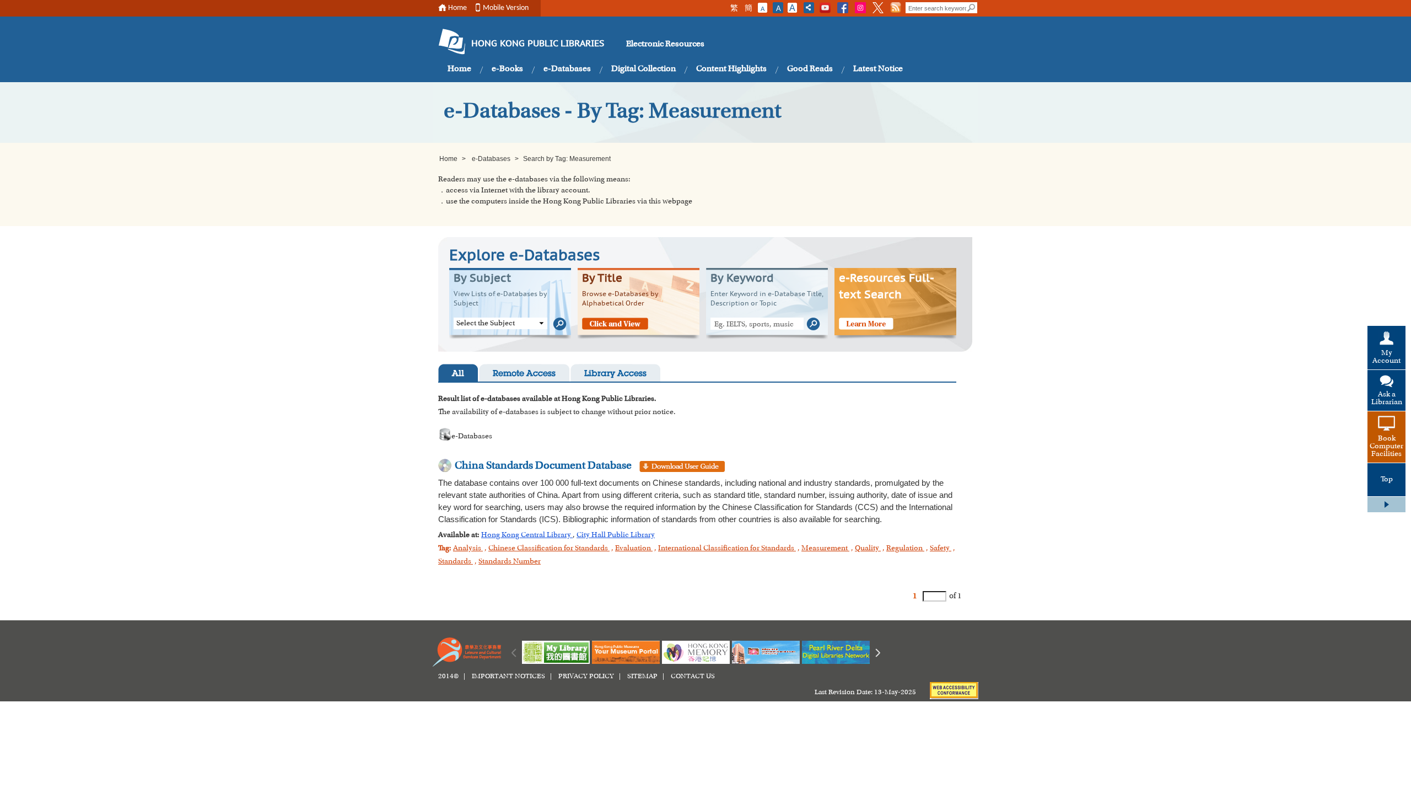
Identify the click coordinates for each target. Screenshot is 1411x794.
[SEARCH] (971, 7)
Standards (455, 562)
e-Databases (567, 69)
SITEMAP (642, 676)
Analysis (468, 548)
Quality (868, 548)
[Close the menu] (1386, 504)
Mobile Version (506, 8)
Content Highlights (731, 69)
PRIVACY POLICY (586, 676)
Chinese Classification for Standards (549, 548)
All (458, 374)
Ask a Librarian (1386, 398)
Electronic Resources (665, 44)
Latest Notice (878, 69)
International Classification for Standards (727, 548)
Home (457, 8)
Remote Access (524, 374)
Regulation (905, 548)
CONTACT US (693, 676)
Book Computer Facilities (1386, 446)
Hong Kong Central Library (527, 535)
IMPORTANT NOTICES (508, 676)
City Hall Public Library (616, 535)
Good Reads (810, 69)
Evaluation (634, 548)
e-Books (507, 69)
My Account (1386, 357)
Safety (940, 548)
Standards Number (509, 562)
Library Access (615, 374)
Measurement (825, 548)
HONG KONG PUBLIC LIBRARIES (537, 44)
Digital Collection (643, 69)
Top (1387, 480)
